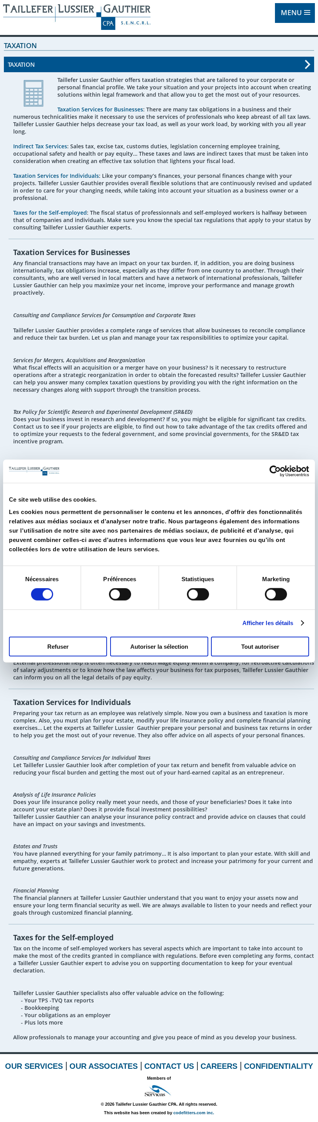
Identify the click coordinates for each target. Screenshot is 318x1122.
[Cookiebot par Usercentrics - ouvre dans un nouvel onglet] (275, 471)
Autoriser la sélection (159, 646)
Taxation (21, 64)
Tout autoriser (260, 646)
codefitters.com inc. (193, 1112)
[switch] (120, 594)
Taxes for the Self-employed (50, 212)
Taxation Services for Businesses (100, 109)
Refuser (58, 646)
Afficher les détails (268, 623)
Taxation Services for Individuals (56, 175)
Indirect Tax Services (40, 146)
